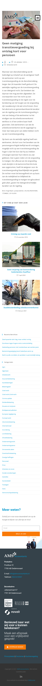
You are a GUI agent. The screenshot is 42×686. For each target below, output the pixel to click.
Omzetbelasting (7, 438)
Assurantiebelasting (8, 379)
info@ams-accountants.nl (20, 574)
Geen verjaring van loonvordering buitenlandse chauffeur (21, 270)
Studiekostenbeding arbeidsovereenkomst (21, 307)
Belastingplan (6, 387)
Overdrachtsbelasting (9, 453)
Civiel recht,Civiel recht (9, 394)
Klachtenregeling (31, 656)
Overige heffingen (8, 457)
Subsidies (5, 477)
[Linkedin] (21, 676)
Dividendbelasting (8, 402)
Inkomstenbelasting (8, 422)
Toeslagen (5, 485)
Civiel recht (5, 390)
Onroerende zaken (8, 449)
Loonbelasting (6, 434)
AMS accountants (23, 669)
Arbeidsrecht (12, 65)
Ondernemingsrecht (8, 442)
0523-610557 (17, 577)
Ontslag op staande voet (21, 234)
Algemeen (5, 371)
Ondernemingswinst (8, 445)
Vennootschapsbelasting (10, 493)
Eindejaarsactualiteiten (9, 410)
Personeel (5, 461)
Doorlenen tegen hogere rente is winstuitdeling (17, 343)
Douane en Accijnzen (8, 406)
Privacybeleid (9, 656)
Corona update (7, 398)
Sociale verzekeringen (9, 473)
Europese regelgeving (9, 414)
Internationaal (6, 426)
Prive (3, 465)
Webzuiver (31, 680)
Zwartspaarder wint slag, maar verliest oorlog (16, 339)
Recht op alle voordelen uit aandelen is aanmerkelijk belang (21, 355)
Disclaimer (20, 656)
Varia (3, 489)
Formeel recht (6, 418)
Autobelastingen (7, 383)
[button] (37, 17)
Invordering (6, 430)
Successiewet (6, 481)
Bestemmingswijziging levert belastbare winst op (17, 351)
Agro (3, 367)
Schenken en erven (8, 469)
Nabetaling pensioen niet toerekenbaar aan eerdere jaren (20, 347)
